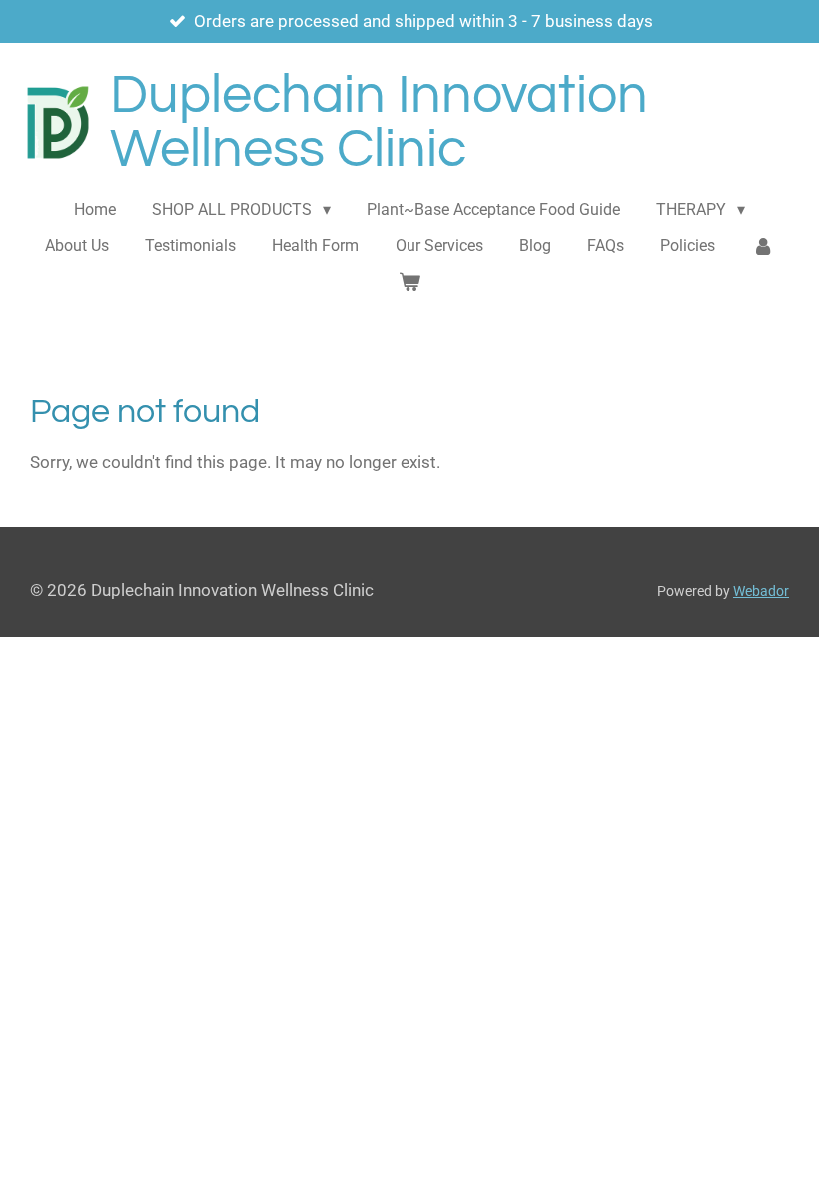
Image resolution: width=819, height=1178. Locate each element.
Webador (761, 591)
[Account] (763, 246)
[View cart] (409, 281)
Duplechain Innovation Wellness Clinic (379, 122)
